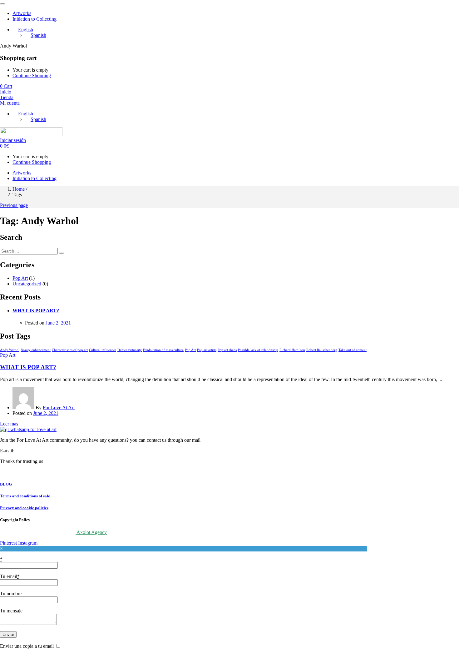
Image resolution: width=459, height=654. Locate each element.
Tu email (10, 576)
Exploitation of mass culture (163, 350)
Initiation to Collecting (34, 19)
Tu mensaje (11, 610)
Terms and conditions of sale (25, 496)
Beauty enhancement (36, 350)
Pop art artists (206, 350)
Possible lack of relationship (258, 350)
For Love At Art (59, 407)
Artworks (21, 13)
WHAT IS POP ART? (35, 310)
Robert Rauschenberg (321, 350)
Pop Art (20, 278)
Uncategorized (26, 283)
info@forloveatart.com (37, 450)
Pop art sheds (227, 350)
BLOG (6, 484)
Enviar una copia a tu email (27, 646)
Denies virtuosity (129, 350)
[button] (6, 86)
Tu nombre (11, 593)
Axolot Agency (91, 532)
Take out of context (352, 350)
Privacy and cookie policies (24, 508)
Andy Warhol (9, 350)
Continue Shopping (31, 75)
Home (18, 189)
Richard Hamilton (292, 350)
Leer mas (9, 423)
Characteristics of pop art (70, 350)
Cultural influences (102, 350)
